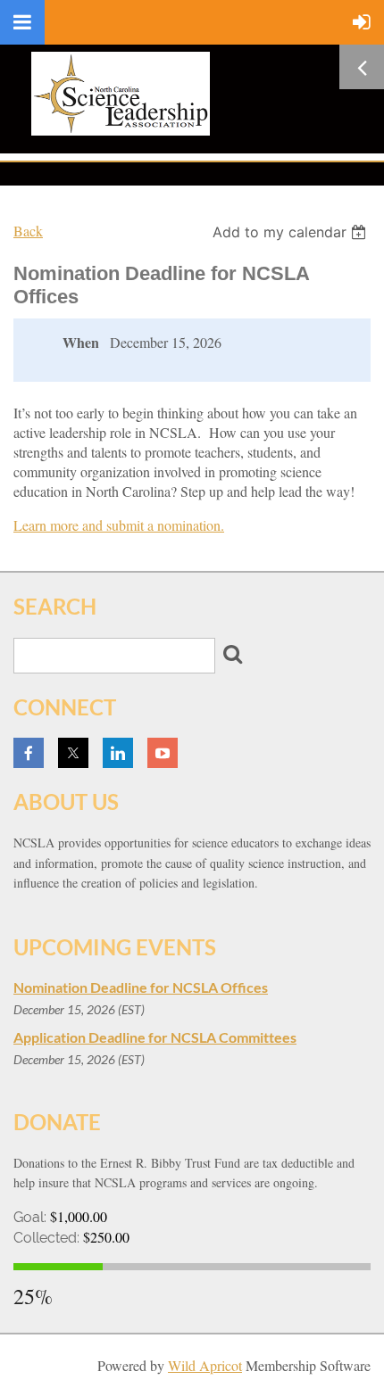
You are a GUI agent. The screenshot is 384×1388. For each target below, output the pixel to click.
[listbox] (292, 232)
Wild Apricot (205, 1365)
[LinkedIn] (118, 753)
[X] (73, 753)
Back (28, 230)
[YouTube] (162, 753)
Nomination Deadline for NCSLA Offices (140, 987)
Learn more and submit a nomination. (118, 525)
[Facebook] (28, 753)
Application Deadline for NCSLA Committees (154, 1037)
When (81, 342)
